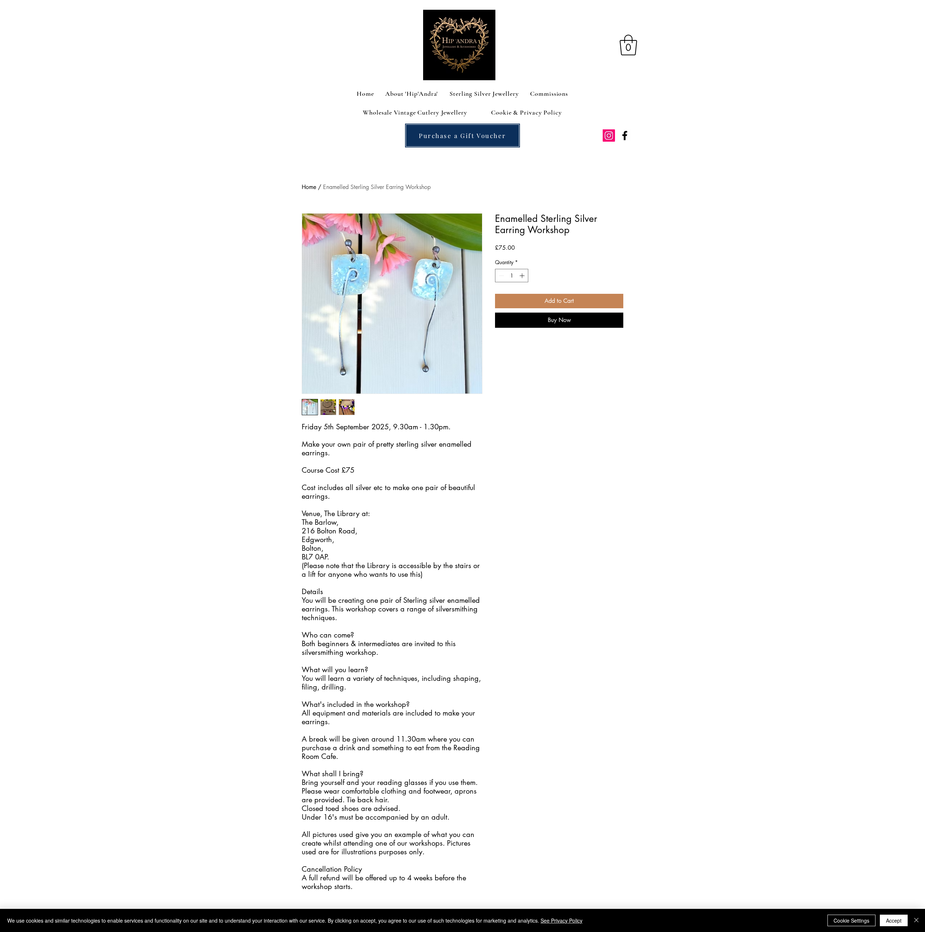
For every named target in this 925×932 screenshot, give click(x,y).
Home (309, 187)
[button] (628, 45)
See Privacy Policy (561, 920)
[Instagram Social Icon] (609, 135)
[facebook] (625, 135)
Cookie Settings (851, 920)
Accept (894, 920)
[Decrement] (500, 275)
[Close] (916, 920)
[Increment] (522, 275)
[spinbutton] (511, 275)
